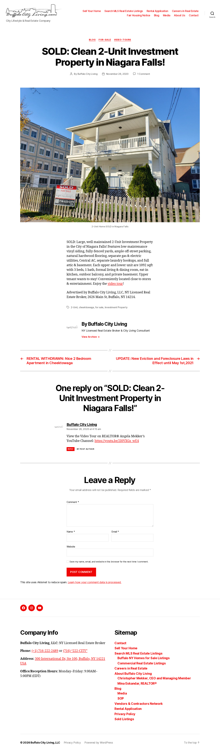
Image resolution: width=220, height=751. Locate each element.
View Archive (91, 336)
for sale (99, 307)
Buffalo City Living (88, 73)
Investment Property (116, 307)
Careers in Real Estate (185, 11)
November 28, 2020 (117, 73)
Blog (156, 15)
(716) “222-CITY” (75, 651)
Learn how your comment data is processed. (94, 582)
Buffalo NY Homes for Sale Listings (143, 658)
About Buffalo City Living (133, 673)
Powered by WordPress (98, 742)
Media (166, 15)
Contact (194, 15)
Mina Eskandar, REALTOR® (137, 683)
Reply (70, 449)
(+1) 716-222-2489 (45, 651)
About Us (179, 15)
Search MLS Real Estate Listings (123, 11)
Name (71, 531)
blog (92, 39)
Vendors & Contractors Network (138, 704)
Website (71, 546)
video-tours (122, 39)
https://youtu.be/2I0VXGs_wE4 (117, 441)
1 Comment (143, 73)
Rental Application (157, 11)
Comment (73, 502)
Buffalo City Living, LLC (45, 742)
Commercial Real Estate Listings (141, 663)
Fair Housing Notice (138, 15)
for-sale (105, 39)
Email (115, 531)
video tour (115, 284)
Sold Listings (124, 719)
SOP (120, 698)
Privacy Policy (124, 714)
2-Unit (74, 307)
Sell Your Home (92, 11)
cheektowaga (86, 307)
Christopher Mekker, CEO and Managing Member (154, 678)
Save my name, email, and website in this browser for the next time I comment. (109, 561)
